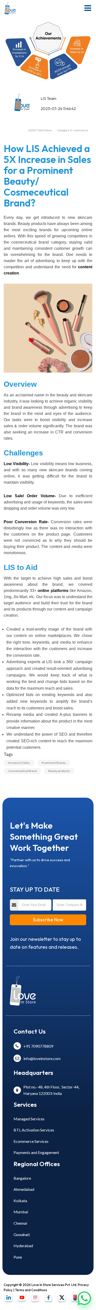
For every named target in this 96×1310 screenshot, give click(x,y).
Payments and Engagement (36, 1152)
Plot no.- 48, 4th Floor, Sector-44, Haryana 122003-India (51, 1090)
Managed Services (29, 1118)
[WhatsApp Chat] (84, 1297)
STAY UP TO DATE (35, 889)
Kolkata (20, 1200)
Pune (18, 1257)
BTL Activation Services (34, 1130)
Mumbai (21, 1211)
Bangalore (22, 1178)
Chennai (20, 1223)
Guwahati (22, 1234)
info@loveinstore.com (42, 1058)
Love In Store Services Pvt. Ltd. (54, 1285)
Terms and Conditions (31, 1290)
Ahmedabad (24, 1189)
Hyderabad (23, 1245)
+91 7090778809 (38, 1046)
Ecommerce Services (31, 1141)
